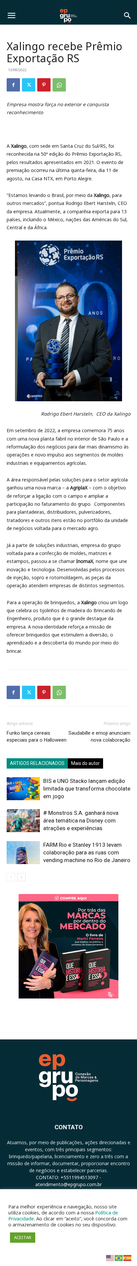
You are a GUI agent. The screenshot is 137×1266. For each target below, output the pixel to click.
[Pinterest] (44, 84)
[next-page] (21, 877)
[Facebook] (13, 84)
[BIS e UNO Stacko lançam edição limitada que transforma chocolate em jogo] (23, 788)
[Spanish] (127, 1257)
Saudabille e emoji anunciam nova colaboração (99, 736)
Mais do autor (85, 763)
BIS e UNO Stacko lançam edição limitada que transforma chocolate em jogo (86, 789)
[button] (11, 16)
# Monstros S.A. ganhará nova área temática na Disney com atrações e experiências (80, 820)
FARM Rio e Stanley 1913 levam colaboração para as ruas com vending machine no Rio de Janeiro (86, 852)
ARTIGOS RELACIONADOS (37, 763)
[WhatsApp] (59, 84)
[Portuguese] (119, 1257)
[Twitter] (28, 84)
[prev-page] (11, 877)
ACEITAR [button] (22, 1237)
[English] (110, 1257)
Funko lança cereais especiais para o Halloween (37, 736)
